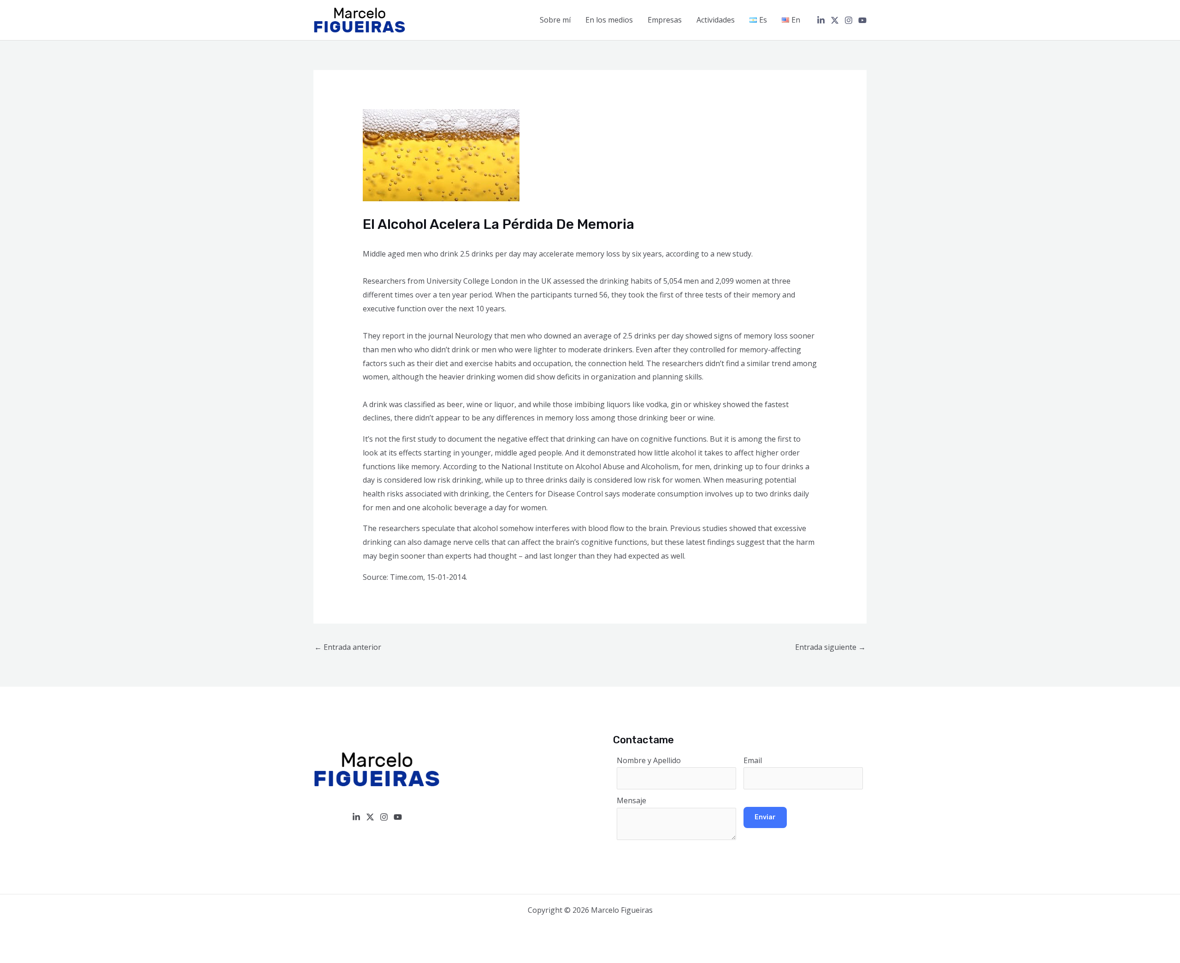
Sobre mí (555, 20)
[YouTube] (862, 20)
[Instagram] (848, 20)
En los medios (609, 20)
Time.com (406, 577)
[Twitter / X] (835, 20)
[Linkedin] (821, 20)
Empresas (665, 20)
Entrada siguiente (830, 647)
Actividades (715, 20)
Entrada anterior (347, 647)
